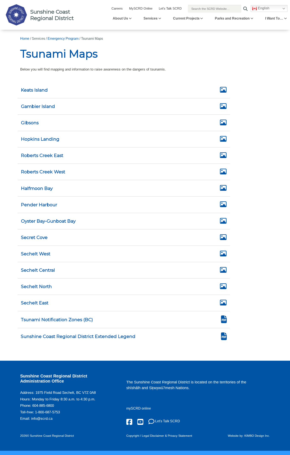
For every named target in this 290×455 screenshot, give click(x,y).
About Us (120, 18)
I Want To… (274, 18)
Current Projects (186, 18)
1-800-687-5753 (47, 412)
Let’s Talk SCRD (170, 8)
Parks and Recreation (232, 18)
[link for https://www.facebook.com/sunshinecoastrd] (129, 421)
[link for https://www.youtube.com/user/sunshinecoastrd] (140, 421)
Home (24, 38)
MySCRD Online (140, 8)
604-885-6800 (43, 406)
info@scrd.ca (41, 419)
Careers (117, 8)
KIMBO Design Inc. (257, 435)
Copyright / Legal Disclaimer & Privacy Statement (159, 435)
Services (151, 18)
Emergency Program (63, 38)
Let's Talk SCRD (167, 421)
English (263, 8)
